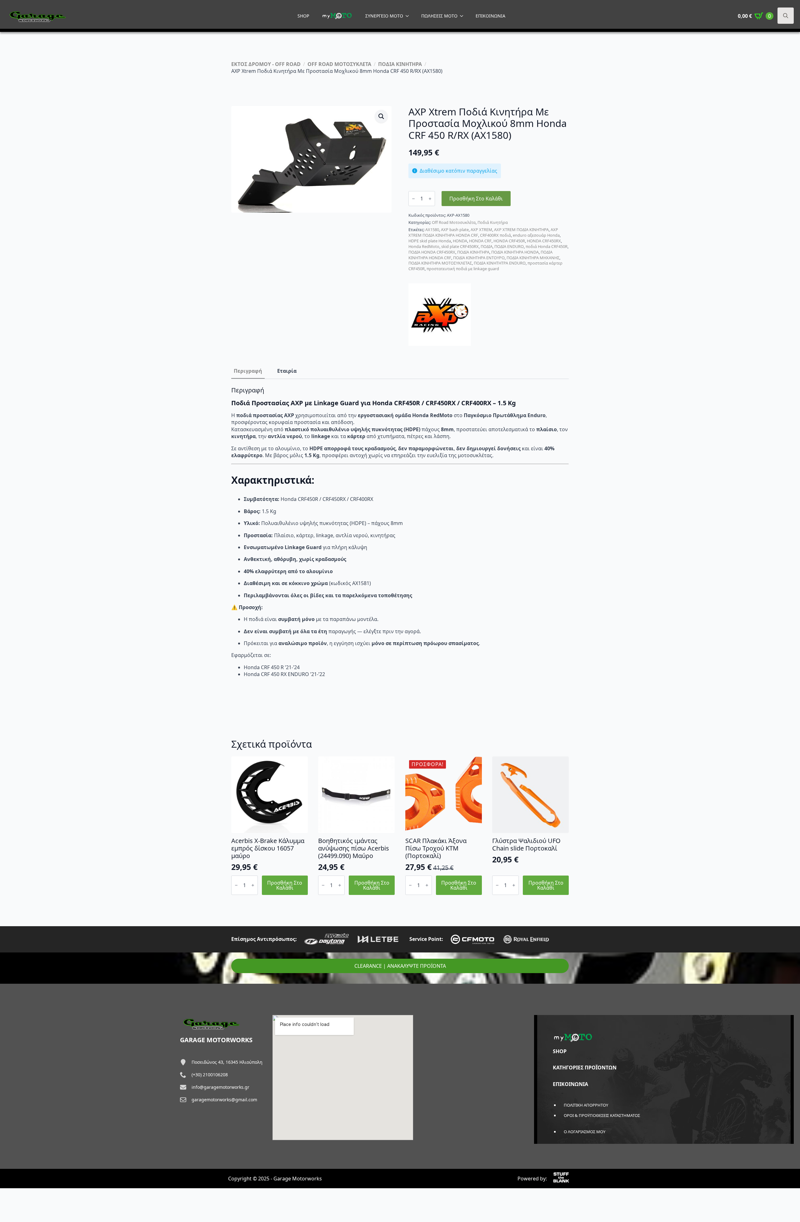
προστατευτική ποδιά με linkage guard (463, 268)
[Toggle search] (786, 16)
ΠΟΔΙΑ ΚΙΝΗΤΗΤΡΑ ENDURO (500, 263)
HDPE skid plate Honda (429, 241)
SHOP (303, 16)
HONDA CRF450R (509, 241)
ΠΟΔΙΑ (486, 246)
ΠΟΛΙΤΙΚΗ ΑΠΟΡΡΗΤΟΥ (586, 1105)
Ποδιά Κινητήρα (493, 222)
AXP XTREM (481, 229)
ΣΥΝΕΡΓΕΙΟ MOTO (384, 16)
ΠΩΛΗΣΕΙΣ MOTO (439, 16)
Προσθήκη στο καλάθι (476, 198)
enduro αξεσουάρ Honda (536, 235)
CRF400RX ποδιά (495, 235)
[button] (381, 116)
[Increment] (430, 199)
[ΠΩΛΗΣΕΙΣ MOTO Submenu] (463, 16)
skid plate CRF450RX (460, 246)
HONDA (460, 241)
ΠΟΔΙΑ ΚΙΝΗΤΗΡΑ (400, 64)
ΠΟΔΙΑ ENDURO (509, 246)
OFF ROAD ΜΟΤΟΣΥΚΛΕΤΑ (339, 64)
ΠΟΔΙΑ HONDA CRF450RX (431, 252)
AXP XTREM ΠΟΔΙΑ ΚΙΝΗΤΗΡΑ (521, 229)
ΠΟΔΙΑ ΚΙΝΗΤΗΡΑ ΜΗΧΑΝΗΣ (533, 257)
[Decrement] (413, 199)
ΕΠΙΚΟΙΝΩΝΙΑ (490, 16)
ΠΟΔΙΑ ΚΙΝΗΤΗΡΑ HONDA (515, 252)
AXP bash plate (455, 229)
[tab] (248, 371)
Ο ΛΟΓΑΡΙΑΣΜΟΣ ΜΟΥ (584, 1131)
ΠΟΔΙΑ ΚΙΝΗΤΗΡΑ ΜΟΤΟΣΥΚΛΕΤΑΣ (440, 263)
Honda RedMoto (423, 246)
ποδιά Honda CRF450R (547, 246)
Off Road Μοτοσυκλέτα (454, 222)
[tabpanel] (400, 538)
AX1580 (432, 229)
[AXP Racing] (439, 314)
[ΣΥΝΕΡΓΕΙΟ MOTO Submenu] (409, 16)
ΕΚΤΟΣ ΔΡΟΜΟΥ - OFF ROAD (266, 64)
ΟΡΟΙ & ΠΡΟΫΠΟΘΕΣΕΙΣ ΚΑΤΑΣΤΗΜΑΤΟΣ (602, 1115)
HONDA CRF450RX (544, 241)
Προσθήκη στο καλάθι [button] (284, 885)
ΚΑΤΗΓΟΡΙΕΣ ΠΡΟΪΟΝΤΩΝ (585, 1067)
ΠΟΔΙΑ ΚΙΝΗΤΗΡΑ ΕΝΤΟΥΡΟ (479, 257)
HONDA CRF (480, 241)
